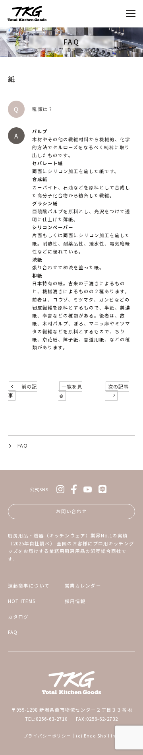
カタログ (18, 616)
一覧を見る (70, 391)
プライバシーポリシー (47, 736)
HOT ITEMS (21, 601)
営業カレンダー (83, 585)
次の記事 (118, 386)
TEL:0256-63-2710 (46, 719)
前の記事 (22, 391)
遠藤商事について (29, 585)
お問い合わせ (71, 511)
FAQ (22, 445)
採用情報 (75, 601)
